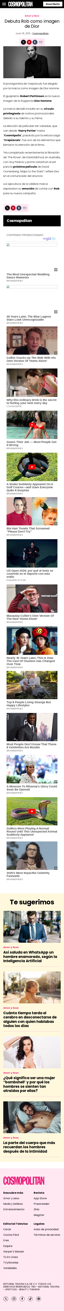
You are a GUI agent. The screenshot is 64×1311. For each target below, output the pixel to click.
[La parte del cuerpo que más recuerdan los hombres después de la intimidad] (32, 1117)
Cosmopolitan (40, 33)
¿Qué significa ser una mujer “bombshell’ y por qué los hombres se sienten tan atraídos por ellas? (29, 1084)
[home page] (20, 4)
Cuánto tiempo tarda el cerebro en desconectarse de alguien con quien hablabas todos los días (30, 1019)
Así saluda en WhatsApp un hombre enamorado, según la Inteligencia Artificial (30, 956)
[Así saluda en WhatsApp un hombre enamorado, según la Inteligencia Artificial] (32, 927)
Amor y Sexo (32, 15)
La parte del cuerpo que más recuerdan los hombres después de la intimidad (29, 1147)
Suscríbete (53, 4)
